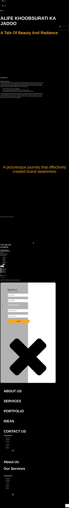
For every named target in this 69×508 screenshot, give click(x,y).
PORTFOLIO (14, 411)
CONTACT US (15, 431)
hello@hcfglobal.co (4, 250)
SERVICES (12, 401)
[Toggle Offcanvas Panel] (34, 11)
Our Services (14, 469)
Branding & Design (4, 81)
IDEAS (9, 421)
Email (1, 264)
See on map (2, 277)
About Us (11, 462)
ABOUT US (13, 391)
